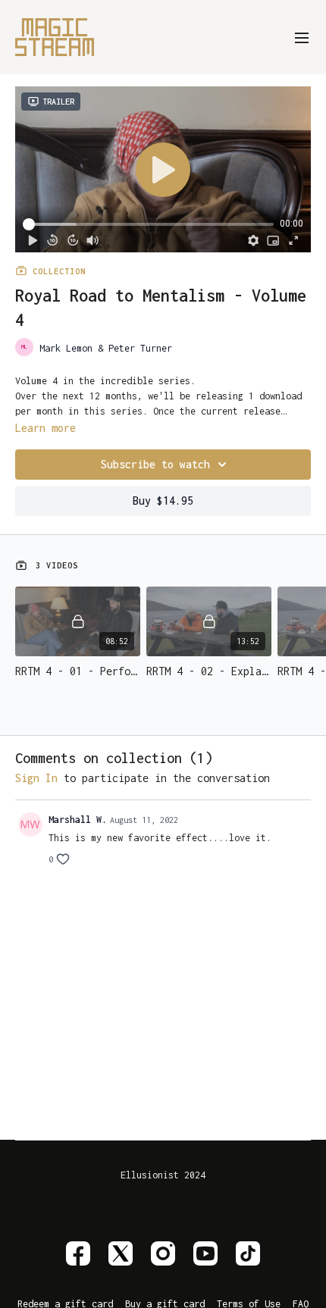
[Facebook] (78, 1253)
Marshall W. (78, 819)
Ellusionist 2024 (163, 1175)
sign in (36, 777)
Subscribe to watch (155, 464)
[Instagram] (163, 1253)
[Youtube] (205, 1253)
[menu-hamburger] (302, 36)
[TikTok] (248, 1253)
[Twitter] (120, 1253)
